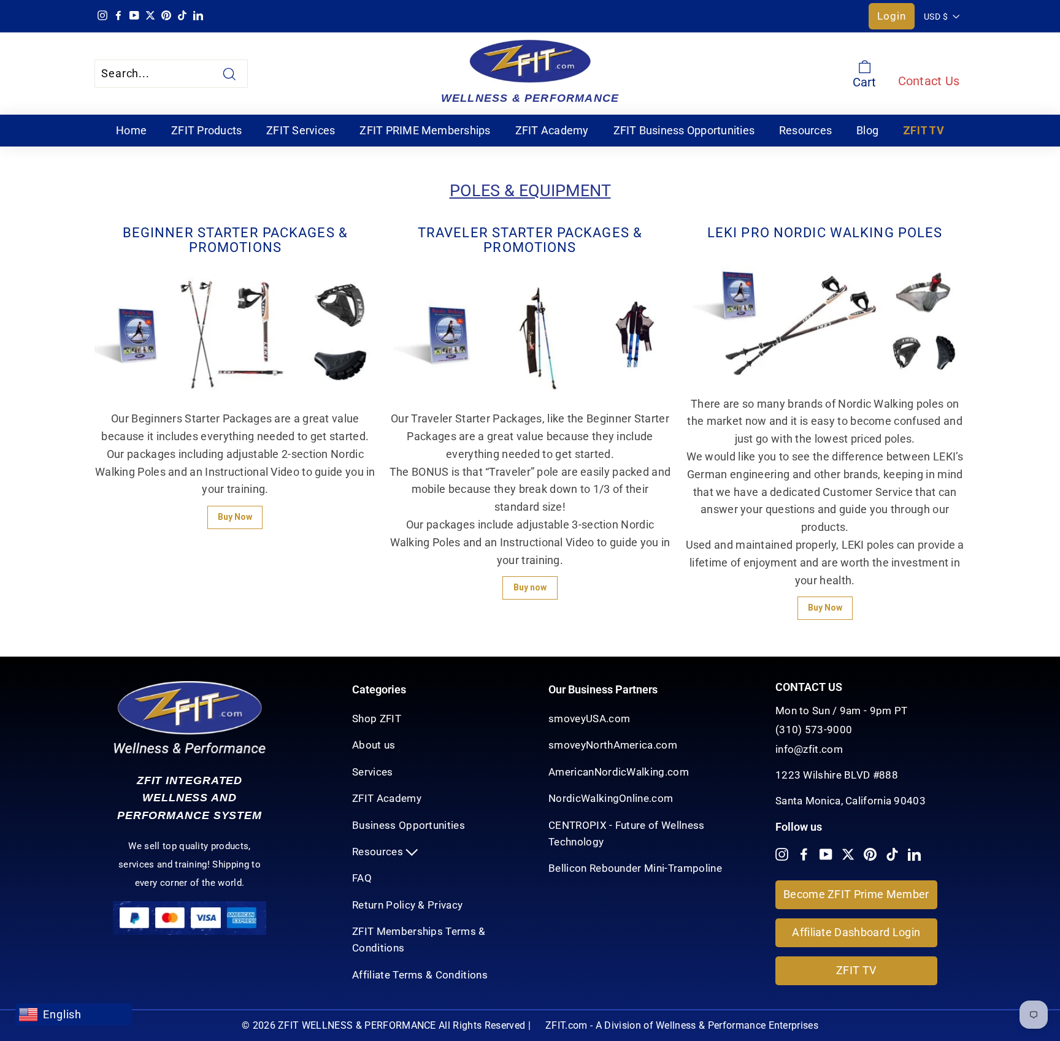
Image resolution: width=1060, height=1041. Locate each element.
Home (131, 130)
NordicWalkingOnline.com (610, 798)
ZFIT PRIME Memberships (424, 130)
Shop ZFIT (376, 718)
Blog (867, 130)
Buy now (530, 587)
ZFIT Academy (552, 130)
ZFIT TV (923, 130)
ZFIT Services (300, 130)
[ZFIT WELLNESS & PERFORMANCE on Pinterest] (870, 853)
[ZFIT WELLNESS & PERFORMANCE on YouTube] (826, 853)
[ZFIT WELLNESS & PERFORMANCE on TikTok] (892, 853)
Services (372, 772)
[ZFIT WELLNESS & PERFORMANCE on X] (848, 853)
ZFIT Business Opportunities (684, 130)
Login (891, 16)
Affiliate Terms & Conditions (420, 975)
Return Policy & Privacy (407, 905)
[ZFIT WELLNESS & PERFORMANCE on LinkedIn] (914, 853)
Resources (805, 130)
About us (374, 745)
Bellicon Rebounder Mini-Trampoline (635, 868)
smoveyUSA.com (589, 718)
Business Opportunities (408, 825)
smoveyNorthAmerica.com (612, 745)
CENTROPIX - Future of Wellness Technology (626, 833)
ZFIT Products (206, 130)
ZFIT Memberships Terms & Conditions (419, 939)
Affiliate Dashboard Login (856, 932)
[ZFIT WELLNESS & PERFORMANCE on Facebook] (803, 853)
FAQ (362, 878)
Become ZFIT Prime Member (856, 894)
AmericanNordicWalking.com (618, 772)
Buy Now (235, 517)
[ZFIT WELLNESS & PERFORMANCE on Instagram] (781, 853)
